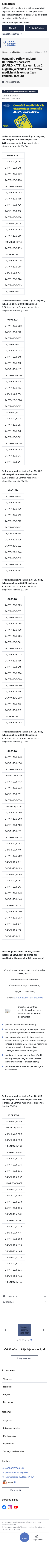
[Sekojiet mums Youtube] (16, 1507)
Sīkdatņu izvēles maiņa (13, 1451)
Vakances (7, 1379)
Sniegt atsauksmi (24, 1358)
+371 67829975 (36, 997)
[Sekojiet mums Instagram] (10, 1507)
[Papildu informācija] (23, 1468)
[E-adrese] (7, 1482)
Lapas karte (8, 1443)
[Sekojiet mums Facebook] (4, 1507)
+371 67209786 (12, 1468)
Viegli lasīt (7, 1420)
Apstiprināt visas (36, 28)
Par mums (8, 1402)
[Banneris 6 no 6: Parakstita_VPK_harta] (24, 1330)
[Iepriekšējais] (5, 1330)
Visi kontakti (15, 1490)
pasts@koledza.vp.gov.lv (16, 1472)
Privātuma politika (11, 1428)
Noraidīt (12, 28)
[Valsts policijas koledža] (16, 45)
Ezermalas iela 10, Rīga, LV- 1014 (20, 1477)
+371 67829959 (20, 997)
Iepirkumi (7, 1386)
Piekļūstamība (9, 1436)
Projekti (6, 1394)
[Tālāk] (43, 1330)
